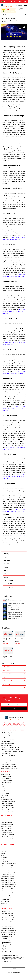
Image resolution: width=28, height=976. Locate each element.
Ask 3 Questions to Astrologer (9, 766)
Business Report (6, 758)
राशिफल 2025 (5, 938)
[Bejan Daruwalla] (6, 5)
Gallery (3, 855)
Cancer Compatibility (7, 824)
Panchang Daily (8, 587)
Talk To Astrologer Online (8, 733)
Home (2, 18)
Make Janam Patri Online (8, 745)
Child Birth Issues (6, 753)
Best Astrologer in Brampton (9, 870)
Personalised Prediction (8, 673)
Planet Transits (8, 580)
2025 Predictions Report (8, 680)
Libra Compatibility (6, 830)
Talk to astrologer (14, 704)
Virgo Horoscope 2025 (7, 924)
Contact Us (5, 861)
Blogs (7, 18)
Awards (4, 851)
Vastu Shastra (8, 583)
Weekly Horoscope (6, 776)
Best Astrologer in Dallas (8, 878)
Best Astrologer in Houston (8, 880)
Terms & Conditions (7, 897)
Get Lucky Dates (6, 741)
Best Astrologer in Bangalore (9, 891)
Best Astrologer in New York (9, 863)
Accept (14, 965)
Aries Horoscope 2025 (7, 913)
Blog (3, 859)
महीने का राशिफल (6, 793)
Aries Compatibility (6, 818)
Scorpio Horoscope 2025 (8, 928)
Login (20, 1)
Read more (5, 643)
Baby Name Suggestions (8, 743)
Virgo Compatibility (7, 828)
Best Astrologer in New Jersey (9, 868)
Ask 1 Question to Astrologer (9, 764)
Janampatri (5, 687)
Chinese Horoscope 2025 (8, 805)
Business (6, 577)
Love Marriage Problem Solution (10, 768)
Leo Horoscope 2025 (7, 922)
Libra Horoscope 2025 (7, 926)
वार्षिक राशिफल (5, 795)
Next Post (6, 628)
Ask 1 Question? (6, 666)
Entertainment (8, 564)
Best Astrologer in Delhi (7, 888)
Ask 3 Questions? (7, 670)
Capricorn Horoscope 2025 (8, 932)
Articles (4, 849)
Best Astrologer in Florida (8, 876)
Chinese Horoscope (7, 799)
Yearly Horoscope (6, 782)
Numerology (5, 785)
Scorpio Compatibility (7, 832)
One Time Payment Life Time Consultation (13, 751)
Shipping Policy (5, 899)
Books (3, 853)
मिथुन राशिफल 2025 (6, 945)
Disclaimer (4, 903)
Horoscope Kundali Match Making (10, 749)
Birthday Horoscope (7, 778)
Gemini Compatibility (7, 822)
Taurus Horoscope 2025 (8, 915)
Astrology (13, 18)
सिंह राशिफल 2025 (6, 949)
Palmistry (4, 797)
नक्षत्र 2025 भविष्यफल (7, 803)
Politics (6, 574)
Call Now (14, 708)
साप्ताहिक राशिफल (6, 789)
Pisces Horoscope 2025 (7, 936)
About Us (4, 847)
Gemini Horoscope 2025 (8, 917)
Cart (14, 1)
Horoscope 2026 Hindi (7, 812)
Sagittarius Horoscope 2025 (9, 930)
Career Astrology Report (8, 735)
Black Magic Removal (7, 762)
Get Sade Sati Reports (7, 760)
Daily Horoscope (6, 774)
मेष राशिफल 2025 (6, 940)
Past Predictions (6, 857)
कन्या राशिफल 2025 (6, 951)
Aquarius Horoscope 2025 (8, 934)
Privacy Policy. (8, 961)
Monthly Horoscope (7, 780)
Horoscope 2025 (6, 911)
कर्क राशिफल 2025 (6, 947)
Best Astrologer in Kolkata (8, 893)
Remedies (5, 677)
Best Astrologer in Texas (8, 874)
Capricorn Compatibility (8, 837)
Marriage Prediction (7, 684)
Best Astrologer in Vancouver (9, 884)
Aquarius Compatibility (7, 839)
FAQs (3, 905)
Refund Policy (5, 901)
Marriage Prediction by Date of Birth (11, 747)
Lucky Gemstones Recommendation (11, 737)
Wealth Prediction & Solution (9, 756)
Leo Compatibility (6, 826)
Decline (14, 969)
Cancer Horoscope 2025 (8, 920)
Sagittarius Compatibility (8, 834)
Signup (25, 1)
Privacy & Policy (6, 895)
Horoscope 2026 (6, 810)
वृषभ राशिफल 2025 (6, 943)
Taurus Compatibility (7, 820)
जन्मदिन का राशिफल (6, 791)
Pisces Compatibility (7, 841)
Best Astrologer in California (9, 866)
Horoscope (7, 560)
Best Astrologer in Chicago (8, 872)
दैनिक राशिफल (5, 787)
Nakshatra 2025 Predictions (9, 801)
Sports (6, 570)
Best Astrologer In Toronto (8, 882)
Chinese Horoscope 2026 (8, 807)
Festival (6, 567)
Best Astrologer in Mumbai (8, 886)
